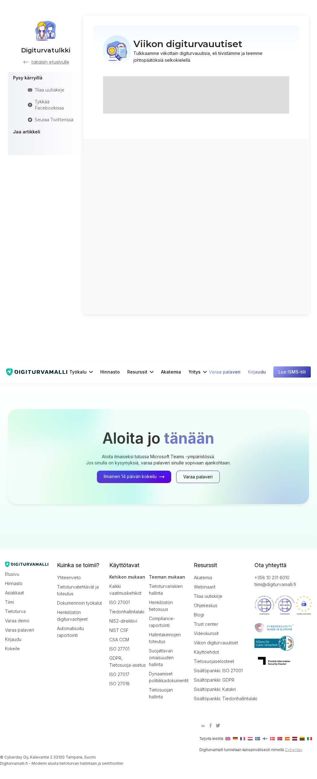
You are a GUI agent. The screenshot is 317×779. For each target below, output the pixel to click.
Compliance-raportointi (162, 622)
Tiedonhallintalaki (126, 611)
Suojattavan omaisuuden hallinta (161, 657)
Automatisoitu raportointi (70, 632)
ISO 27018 (119, 683)
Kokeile (12, 648)
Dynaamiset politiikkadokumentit (167, 677)
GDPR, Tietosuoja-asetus (127, 662)
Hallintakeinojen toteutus (165, 638)
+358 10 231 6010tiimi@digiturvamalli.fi (275, 581)
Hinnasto (110, 371)
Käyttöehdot (206, 652)
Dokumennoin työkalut (79, 603)
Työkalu (78, 371)
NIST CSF (118, 630)
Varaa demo (17, 620)
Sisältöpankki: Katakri (215, 689)
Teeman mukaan (167, 577)
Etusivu (12, 574)
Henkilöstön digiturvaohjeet (72, 616)
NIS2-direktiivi (123, 621)
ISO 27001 (119, 602)
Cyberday (293, 749)
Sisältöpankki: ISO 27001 (218, 670)
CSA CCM (119, 639)
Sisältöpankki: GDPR (214, 680)
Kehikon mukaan (127, 577)
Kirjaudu (13, 639)
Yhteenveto (69, 577)
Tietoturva (15, 611)
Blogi (199, 614)
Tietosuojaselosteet (214, 661)
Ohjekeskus (205, 605)
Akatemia (171, 371)
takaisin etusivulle (50, 62)
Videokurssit (206, 633)
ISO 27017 (119, 674)
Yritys (195, 371)
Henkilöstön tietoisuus (161, 606)
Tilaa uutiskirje (208, 596)
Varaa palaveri (19, 630)
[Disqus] (196, 225)
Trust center (206, 624)
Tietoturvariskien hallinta (166, 590)
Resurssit (137, 371)
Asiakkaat (14, 592)
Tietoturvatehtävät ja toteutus (78, 590)
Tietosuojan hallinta (161, 693)
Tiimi (9, 602)
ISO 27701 (119, 648)
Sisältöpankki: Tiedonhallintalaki (222, 698)
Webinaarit (204, 586)
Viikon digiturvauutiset (216, 642)
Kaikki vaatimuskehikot (125, 590)
